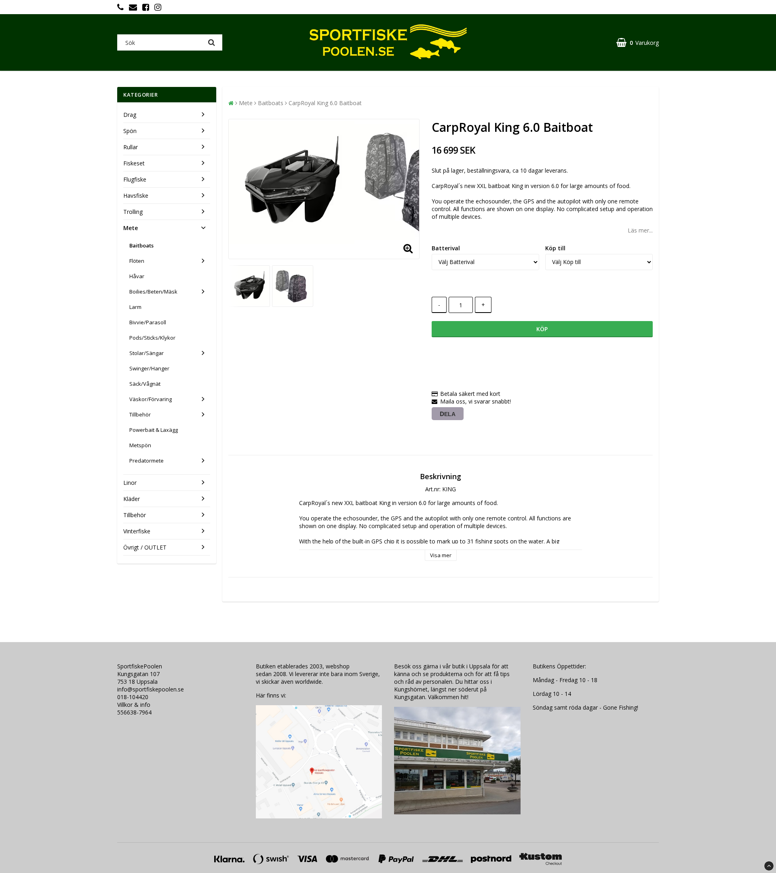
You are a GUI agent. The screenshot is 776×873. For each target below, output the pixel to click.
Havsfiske (135, 195)
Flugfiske (134, 179)
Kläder (131, 499)
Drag (129, 114)
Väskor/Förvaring (150, 399)
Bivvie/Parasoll (147, 322)
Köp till (555, 248)
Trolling (133, 212)
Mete (130, 228)
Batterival (446, 248)
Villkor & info (133, 704)
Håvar (136, 276)
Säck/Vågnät (144, 383)
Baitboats (141, 245)
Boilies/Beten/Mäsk (153, 291)
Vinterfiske (136, 531)
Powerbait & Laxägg (153, 429)
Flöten (136, 260)
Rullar (130, 147)
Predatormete (146, 460)
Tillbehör (140, 414)
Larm (135, 307)
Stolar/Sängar (146, 353)
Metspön (140, 445)
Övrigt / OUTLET (145, 547)
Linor (130, 482)
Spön (130, 131)
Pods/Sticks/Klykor (152, 337)
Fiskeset (134, 163)
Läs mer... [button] (640, 230)
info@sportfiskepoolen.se (150, 689)
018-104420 (132, 697)
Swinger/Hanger (149, 368)
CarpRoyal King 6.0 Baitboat (325, 103)
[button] (637, 42)
